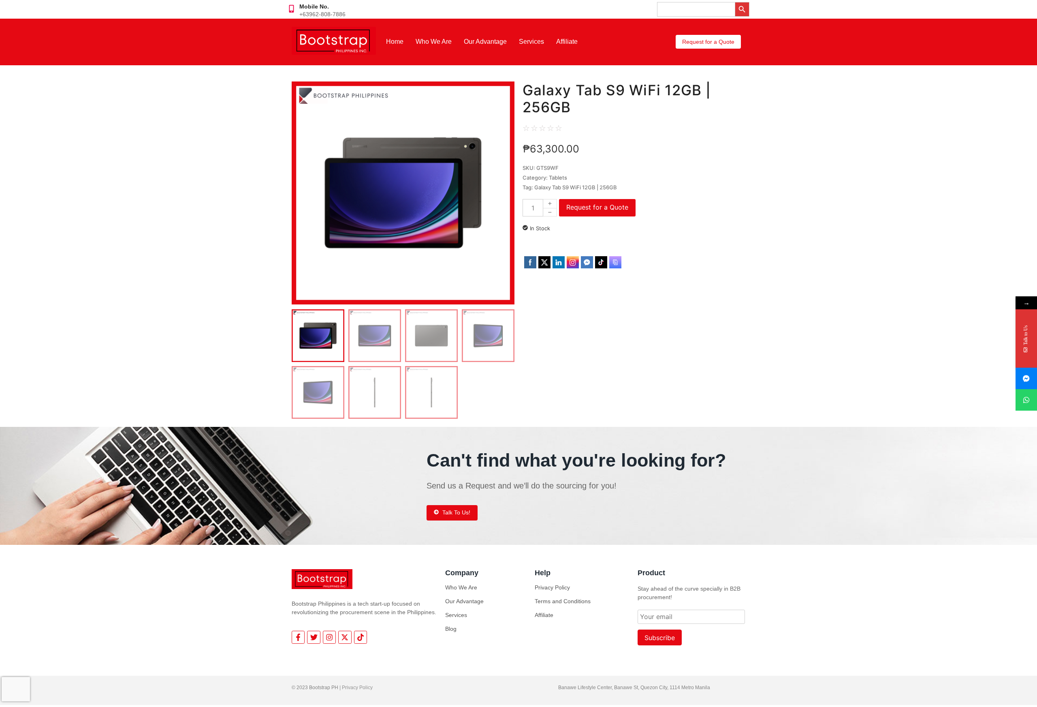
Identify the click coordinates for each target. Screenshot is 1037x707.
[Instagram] (329, 637)
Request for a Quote (597, 207)
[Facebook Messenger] (1026, 378)
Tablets (558, 177)
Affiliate (567, 41)
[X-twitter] (344, 637)
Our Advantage (485, 41)
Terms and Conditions (563, 601)
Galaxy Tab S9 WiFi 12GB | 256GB (575, 187)
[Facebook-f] (298, 637)
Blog (451, 629)
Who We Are (434, 41)
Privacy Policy (552, 587)
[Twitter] (313, 637)
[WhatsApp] (1026, 400)
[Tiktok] (360, 637)
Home (394, 41)
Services (531, 41)
